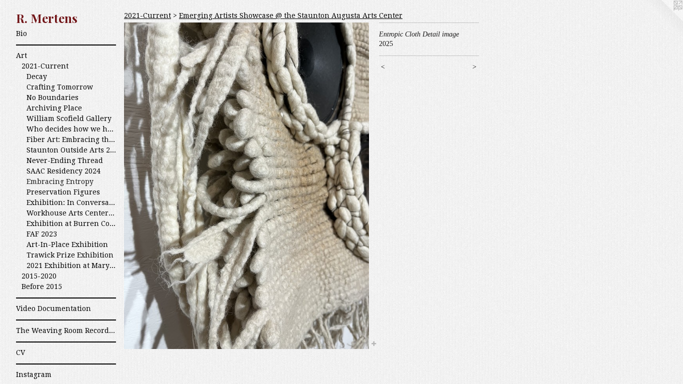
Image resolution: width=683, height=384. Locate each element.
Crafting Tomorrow (59, 87)
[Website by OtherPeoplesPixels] (663, 20)
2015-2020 (39, 276)
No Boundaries (52, 98)
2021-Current (45, 66)
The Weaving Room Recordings (66, 330)
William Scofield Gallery (69, 118)
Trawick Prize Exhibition (70, 255)
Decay (36, 76)
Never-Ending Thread (64, 160)
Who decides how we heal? (71, 129)
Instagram (34, 374)
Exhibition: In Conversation (71, 202)
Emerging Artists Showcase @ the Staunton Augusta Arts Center (290, 16)
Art (21, 56)
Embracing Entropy (60, 182)
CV (20, 352)
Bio (21, 34)
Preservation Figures (63, 192)
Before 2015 (42, 286)
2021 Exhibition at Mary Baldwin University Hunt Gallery (71, 266)
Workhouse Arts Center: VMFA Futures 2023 (71, 213)
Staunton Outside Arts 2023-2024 (71, 150)
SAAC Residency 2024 (63, 171)
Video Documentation (53, 308)
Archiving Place (54, 108)
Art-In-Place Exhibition (67, 244)
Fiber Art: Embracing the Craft (71, 140)
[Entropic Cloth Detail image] (246, 185)
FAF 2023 (41, 234)
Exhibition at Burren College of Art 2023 (71, 224)
